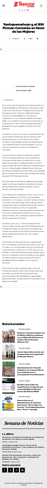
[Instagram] (22, 10)
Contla (4, 442)
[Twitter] (25, 10)
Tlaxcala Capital (24, 19)
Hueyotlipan (6, 452)
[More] (37, 38)
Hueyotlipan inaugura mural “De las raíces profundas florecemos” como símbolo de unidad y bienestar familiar (23, 447)
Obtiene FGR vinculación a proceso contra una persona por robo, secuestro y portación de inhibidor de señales (21, 457)
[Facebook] (19, 10)
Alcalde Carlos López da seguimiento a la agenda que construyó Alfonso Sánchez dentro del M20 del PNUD (30, 388)
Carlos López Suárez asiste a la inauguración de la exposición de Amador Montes (30, 354)
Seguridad (6, 462)
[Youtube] (27, 10)
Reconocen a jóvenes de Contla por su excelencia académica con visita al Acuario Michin (23, 438)
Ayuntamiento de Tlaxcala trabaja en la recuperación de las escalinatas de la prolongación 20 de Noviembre (30, 371)
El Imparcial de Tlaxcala (25, 86)
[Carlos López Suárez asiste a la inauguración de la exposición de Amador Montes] (8, 352)
